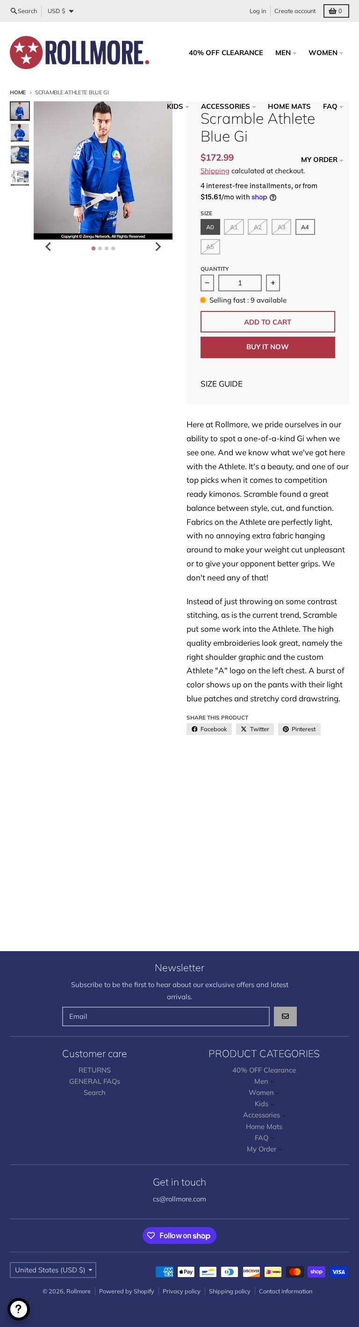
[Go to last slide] (49, 247)
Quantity (215, 268)
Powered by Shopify (126, 1291)
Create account (295, 10)
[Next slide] (158, 247)
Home (18, 92)
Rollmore (78, 1291)
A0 (210, 227)
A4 (305, 227)
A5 (210, 246)
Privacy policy (182, 1291)
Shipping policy (230, 1291)
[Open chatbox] (18, 1309)
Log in (258, 10)
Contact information (285, 1291)
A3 (282, 227)
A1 (234, 227)
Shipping (215, 170)
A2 (258, 227)
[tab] (93, 249)
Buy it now (267, 346)
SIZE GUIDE (222, 383)
